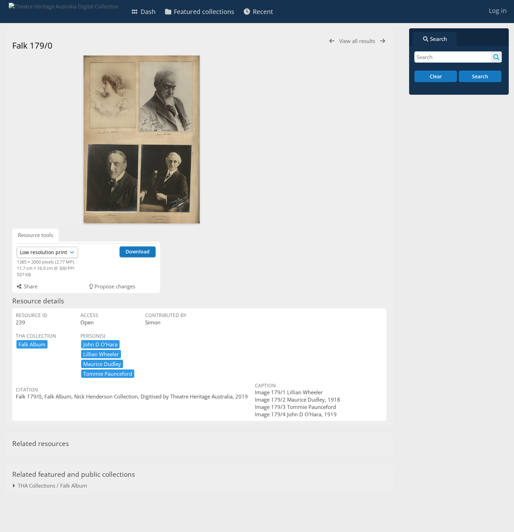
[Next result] (382, 41)
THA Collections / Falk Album (51, 485)
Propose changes (114, 286)
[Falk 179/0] (141, 139)
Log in (498, 10)
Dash (147, 11)
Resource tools (35, 234)
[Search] (496, 57)
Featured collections (203, 11)
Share (29, 286)
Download (138, 251)
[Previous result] (332, 41)
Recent (262, 11)
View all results (358, 40)
